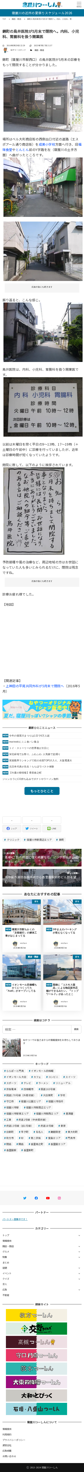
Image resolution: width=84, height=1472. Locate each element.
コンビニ (53, 1077)
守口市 (10, 1101)
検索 (76, 1029)
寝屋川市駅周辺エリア (39, 839)
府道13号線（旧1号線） (19, 1125)
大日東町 (48, 1095)
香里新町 (29, 1150)
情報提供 (7, 1240)
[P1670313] (43, 186)
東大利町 (73, 1131)
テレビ (27, 1083)
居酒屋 (69, 1113)
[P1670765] (43, 406)
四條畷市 (29, 1089)
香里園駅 (11, 1150)
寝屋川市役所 (55, 1101)
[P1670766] (43, 331)
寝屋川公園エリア (31, 1101)
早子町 (25, 1131)
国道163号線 (48, 1089)
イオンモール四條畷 (42, 1070)
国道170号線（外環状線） (21, 1095)
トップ (5, 1235)
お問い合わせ (9, 1456)
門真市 (71, 1138)
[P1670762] (43, 251)
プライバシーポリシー (13, 1439)
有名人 (39, 1131)
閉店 (8, 1144)
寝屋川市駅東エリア (17, 1113)
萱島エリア (54, 1138)
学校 (62, 1095)
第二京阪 (36, 1138)
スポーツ (11, 1083)
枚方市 (10, 1138)
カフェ (37, 1077)
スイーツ (70, 1077)
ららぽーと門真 (15, 1070)
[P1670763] (43, 101)
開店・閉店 (39, 50)
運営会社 (7, 1445)
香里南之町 (37, 1144)
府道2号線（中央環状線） (33, 1119)
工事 (8, 1119)
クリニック (13, 839)
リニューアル (63, 1083)
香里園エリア (58, 1144)
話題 (4, 1267)
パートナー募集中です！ (15, 1219)
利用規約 (7, 1434)
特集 (4, 1257)
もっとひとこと (42, 791)
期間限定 (56, 1131)
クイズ (5, 1278)
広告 (4, 1289)
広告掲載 (7, 1450)
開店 (21, 1144)
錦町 (61, 839)
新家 (63, 1125)
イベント (7, 1273)
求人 (4, 1284)
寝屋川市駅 (12, 1107)
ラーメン (43, 1083)
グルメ (5, 1251)
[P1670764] (33, 510)
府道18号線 (47, 1125)
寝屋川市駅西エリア (47, 1113)
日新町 (10, 1131)
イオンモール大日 (16, 1077)
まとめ (5, 1262)
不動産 (5, 1295)
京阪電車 (11, 1089)
